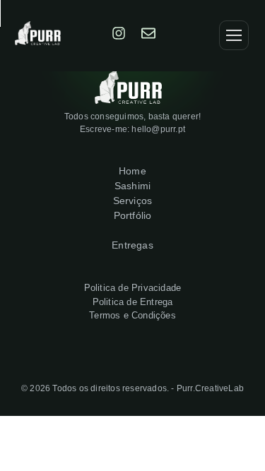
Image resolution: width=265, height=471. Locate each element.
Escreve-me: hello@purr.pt (132, 129)
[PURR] (193, 35)
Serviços (133, 200)
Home (132, 171)
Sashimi (132, 185)
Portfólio (133, 215)
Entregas (132, 245)
